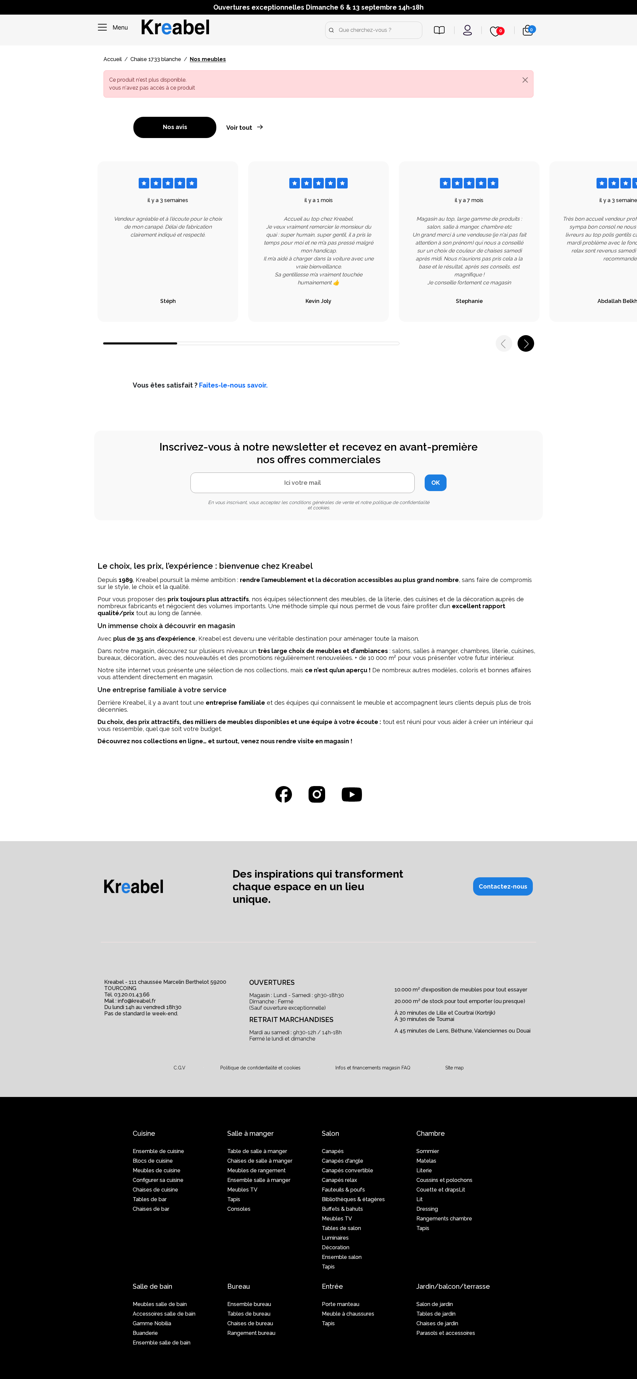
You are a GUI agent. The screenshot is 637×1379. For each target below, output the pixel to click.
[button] (503, 886)
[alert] (318, 84)
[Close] (525, 80)
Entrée (332, 1286)
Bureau (238, 1286)
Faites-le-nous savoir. (233, 385)
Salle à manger (250, 1133)
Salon (330, 1133)
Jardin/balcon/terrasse (453, 1286)
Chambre (430, 1133)
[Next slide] (526, 343)
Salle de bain (152, 1286)
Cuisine (144, 1133)
